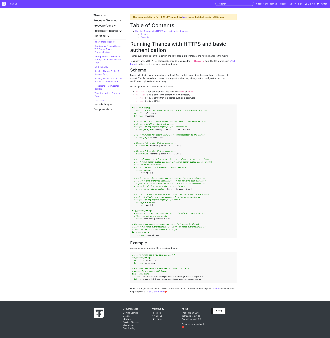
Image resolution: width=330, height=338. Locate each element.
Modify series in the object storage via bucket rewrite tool (108, 59)
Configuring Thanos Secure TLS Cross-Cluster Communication (107, 49)
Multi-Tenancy (101, 67)
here (184, 17)
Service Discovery (132, 322)
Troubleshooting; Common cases (107, 95)
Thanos (12, 3)
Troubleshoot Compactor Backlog (106, 87)
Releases (283, 3)
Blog (300, 3)
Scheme (144, 34)
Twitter (323, 3)
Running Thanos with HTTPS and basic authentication (108, 80)
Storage (127, 319)
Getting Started (130, 312)
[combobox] (234, 4)
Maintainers (128, 325)
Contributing (129, 328)
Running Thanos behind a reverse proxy (106, 72)
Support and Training (266, 3)
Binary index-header (104, 41)
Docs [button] (292, 3)
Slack (158, 312)
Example (145, 37)
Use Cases (99, 100)
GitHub (311, 3)
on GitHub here (156, 291)
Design (126, 316)
